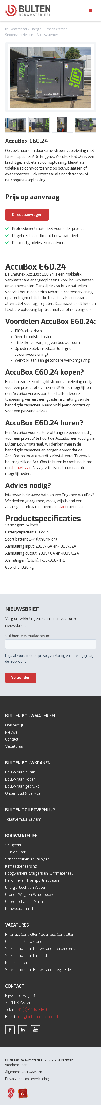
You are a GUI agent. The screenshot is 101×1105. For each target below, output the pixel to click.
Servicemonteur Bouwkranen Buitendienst (41, 948)
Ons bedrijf (14, 725)
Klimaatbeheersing (21, 866)
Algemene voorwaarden (23, 1072)
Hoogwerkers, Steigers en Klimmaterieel (39, 873)
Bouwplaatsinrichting (22, 908)
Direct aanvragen (27, 214)
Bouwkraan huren (20, 772)
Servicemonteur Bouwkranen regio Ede (38, 969)
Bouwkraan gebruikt (22, 786)
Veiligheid (13, 845)
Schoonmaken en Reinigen (27, 859)
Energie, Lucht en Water (25, 887)
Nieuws (11, 732)
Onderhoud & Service (23, 793)
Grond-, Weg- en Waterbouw (29, 894)
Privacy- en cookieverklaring (27, 1079)
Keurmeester (16, 962)
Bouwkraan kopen (20, 779)
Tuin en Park (15, 852)
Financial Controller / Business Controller (39, 934)
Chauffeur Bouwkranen (24, 941)
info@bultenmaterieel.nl (37, 1016)
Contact (11, 739)
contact (60, 506)
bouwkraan (21, 467)
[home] (28, 10)
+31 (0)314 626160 (31, 1009)
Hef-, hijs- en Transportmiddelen (32, 880)
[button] (90, 10)
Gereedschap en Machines (27, 901)
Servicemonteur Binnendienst (30, 955)
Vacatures (14, 746)
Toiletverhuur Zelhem (23, 819)
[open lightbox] (51, 77)
